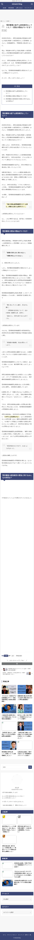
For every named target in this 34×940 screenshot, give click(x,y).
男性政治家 (19, 655)
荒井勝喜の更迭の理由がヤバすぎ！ (17, 96)
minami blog (17, 4)
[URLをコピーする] (17, 663)
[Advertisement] (17, 578)
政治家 (6, 655)
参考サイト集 (28, 934)
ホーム (4, 934)
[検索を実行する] (30, 767)
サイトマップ (21, 934)
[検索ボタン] (2, 4)
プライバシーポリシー (12, 934)
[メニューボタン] (32, 4)
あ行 (13, 655)
